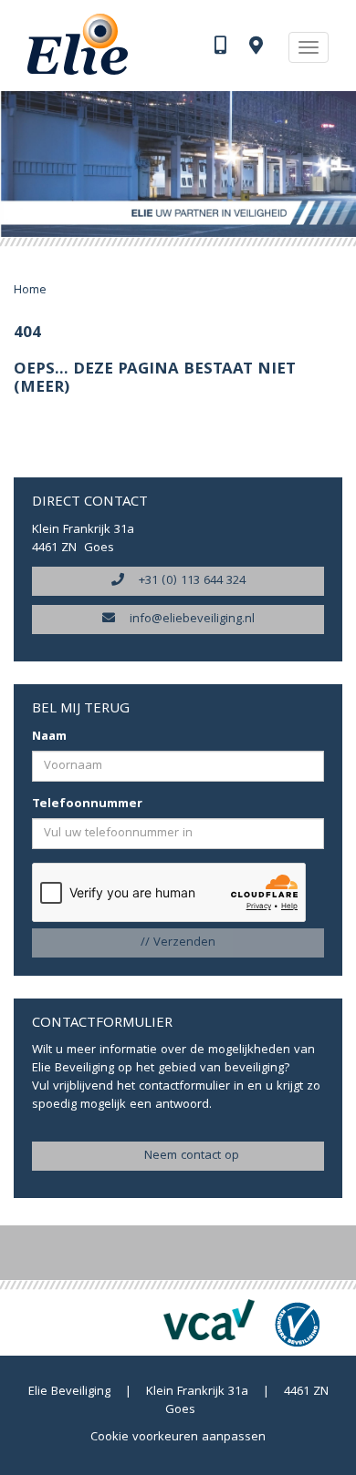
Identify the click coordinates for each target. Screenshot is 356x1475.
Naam (49, 737)
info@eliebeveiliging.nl (185, 619)
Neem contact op (184, 1156)
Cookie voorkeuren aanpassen (178, 1438)
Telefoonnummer (87, 804)
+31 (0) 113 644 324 (185, 581)
